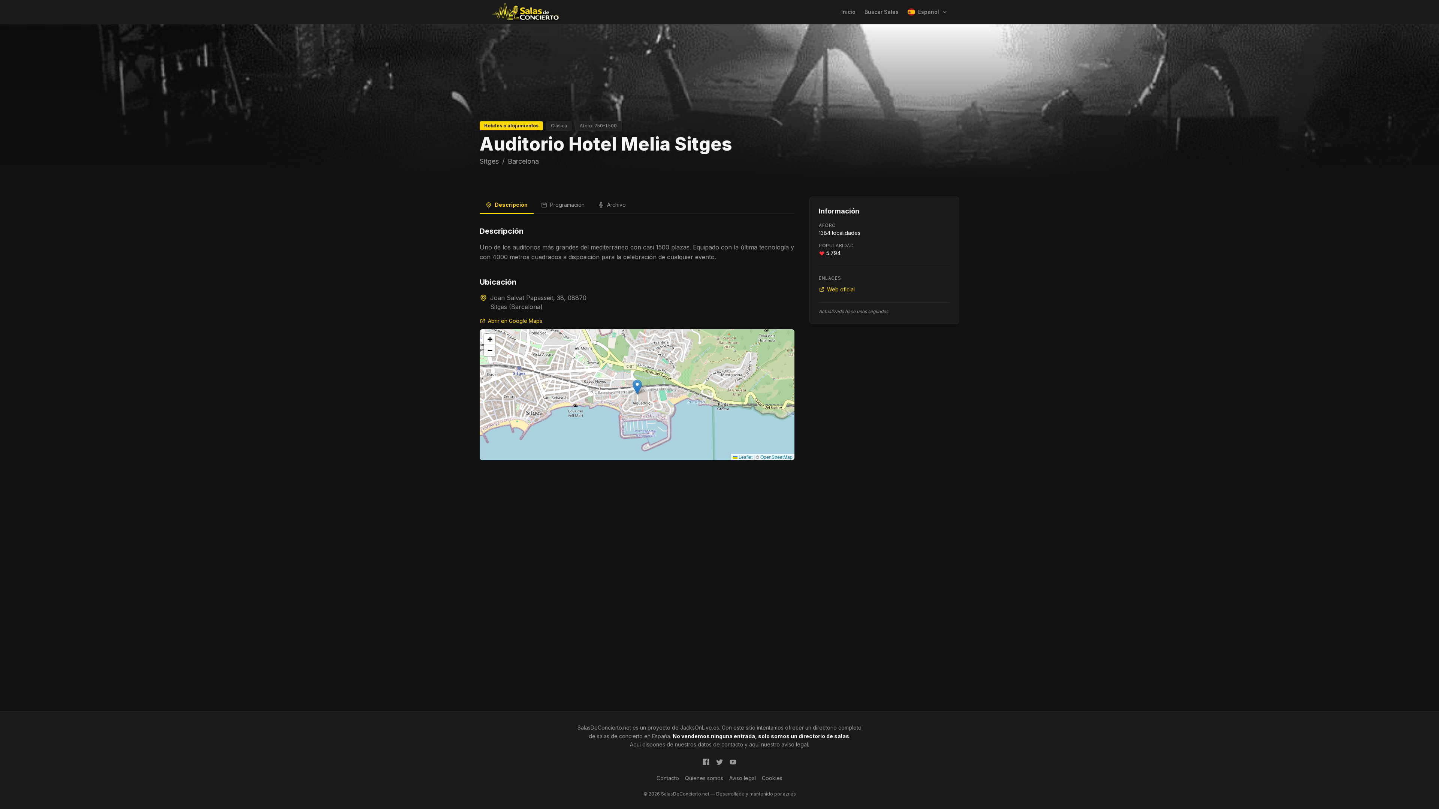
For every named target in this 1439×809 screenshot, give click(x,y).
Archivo (616, 205)
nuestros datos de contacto (709, 744)
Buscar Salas (882, 12)
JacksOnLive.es (699, 727)
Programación (567, 205)
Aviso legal (742, 778)
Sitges (489, 161)
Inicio (848, 12)
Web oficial (841, 289)
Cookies (772, 778)
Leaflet (744, 457)
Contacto (668, 778)
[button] (637, 387)
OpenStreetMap (776, 457)
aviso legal (794, 744)
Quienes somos (704, 778)
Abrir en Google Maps (515, 321)
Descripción (511, 205)
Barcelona (523, 161)
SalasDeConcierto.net (604, 727)
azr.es (789, 794)
